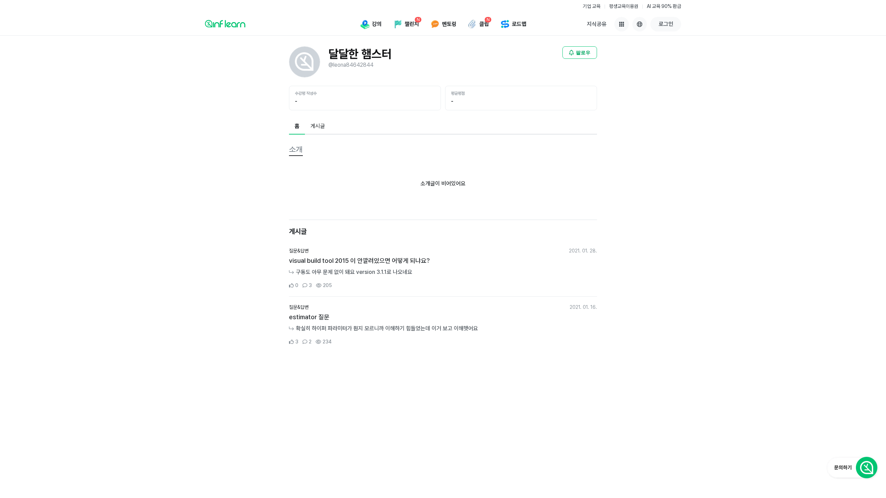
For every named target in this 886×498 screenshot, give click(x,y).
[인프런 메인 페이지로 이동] (225, 23)
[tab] (297, 127)
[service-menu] (621, 24)
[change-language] (639, 24)
